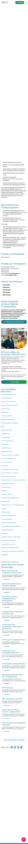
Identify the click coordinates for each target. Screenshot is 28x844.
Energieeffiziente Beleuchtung (8, 544)
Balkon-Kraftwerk (5, 408)
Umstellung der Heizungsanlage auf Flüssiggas (12, 551)
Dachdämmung (4, 310)
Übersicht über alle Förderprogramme (15, 321)
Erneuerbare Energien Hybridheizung (9, 497)
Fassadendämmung (20, 310)
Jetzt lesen (7, 579)
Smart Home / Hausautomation (8, 515)
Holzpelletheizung (5, 433)
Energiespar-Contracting (7, 494)
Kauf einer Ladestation (6, 462)
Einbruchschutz (4, 465)
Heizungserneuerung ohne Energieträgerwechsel (12, 505)
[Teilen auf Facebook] (12, 747)
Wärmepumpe (4, 318)
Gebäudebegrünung (6, 512)
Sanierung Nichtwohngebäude (8, 394)
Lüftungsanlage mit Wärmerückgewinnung (11, 526)
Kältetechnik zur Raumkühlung (8, 522)
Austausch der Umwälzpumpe (8, 401)
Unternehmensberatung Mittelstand (9, 423)
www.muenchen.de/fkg (11, 275)
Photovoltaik (4, 533)
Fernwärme (12, 310)
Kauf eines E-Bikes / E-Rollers (8, 476)
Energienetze (4, 490)
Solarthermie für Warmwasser (15, 314)
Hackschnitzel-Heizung (6, 430)
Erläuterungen (6, 287)
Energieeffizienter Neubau (7, 530)
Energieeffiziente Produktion (8, 483)
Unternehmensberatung (6, 416)
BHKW (2, 426)
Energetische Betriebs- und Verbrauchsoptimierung (13, 480)
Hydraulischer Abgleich (6, 519)
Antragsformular (7, 289)
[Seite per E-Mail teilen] (21, 747)
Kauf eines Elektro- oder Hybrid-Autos (10, 469)
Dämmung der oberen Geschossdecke (10, 316)
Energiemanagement (6, 487)
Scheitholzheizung (5, 437)
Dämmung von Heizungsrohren (8, 458)
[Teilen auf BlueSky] (15, 747)
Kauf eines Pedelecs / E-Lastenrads (9, 473)
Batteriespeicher (5, 412)
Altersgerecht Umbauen (6, 398)
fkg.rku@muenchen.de (14, 273)
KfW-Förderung (6, 292)
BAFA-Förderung (7, 295)
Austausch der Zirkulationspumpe (9, 405)
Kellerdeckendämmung (7, 311)
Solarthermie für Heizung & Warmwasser (11, 537)
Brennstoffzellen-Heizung (7, 440)
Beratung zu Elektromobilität (8, 419)
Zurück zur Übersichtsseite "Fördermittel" (14, 740)
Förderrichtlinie (6, 284)
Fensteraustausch (13, 318)
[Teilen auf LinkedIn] (18, 747)
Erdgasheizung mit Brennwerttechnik (10, 547)
